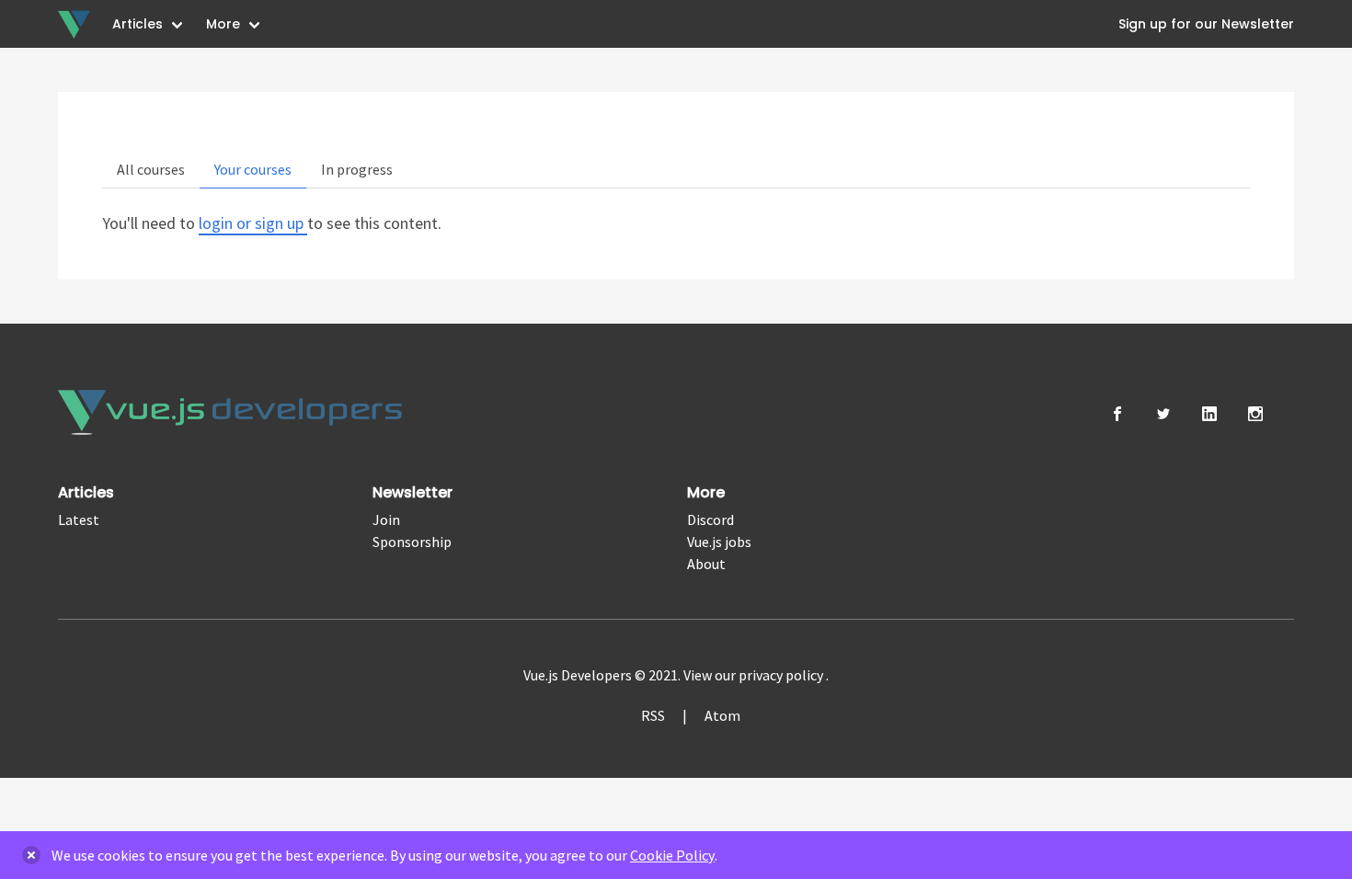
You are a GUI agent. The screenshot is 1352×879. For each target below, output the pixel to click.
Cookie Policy (672, 855)
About (706, 563)
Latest (78, 519)
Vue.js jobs (719, 541)
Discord (710, 519)
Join (386, 519)
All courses (151, 169)
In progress (357, 169)
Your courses (253, 169)
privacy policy (782, 675)
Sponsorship (412, 541)
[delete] (31, 855)
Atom (722, 715)
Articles (137, 24)
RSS (653, 715)
